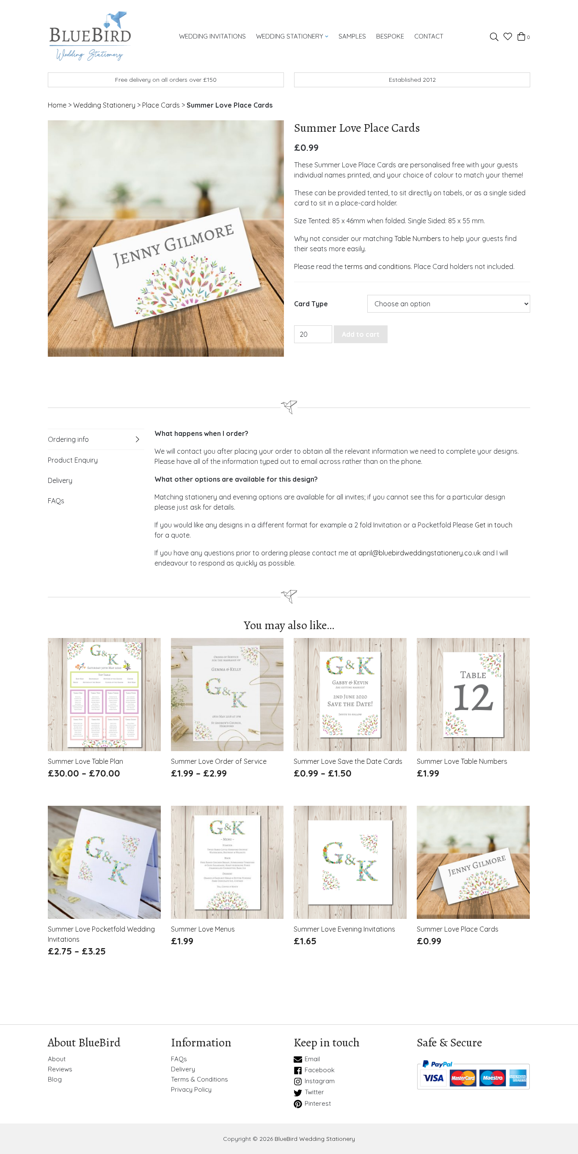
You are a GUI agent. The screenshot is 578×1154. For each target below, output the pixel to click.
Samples (352, 36)
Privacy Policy (191, 1089)
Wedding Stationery (289, 36)
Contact (428, 36)
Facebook (320, 1070)
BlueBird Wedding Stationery (315, 1139)
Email (312, 1059)
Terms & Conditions (199, 1079)
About (57, 1059)
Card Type (311, 304)
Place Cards (161, 105)
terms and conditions (377, 266)
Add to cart (361, 334)
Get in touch (493, 525)
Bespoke (390, 36)
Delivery (60, 480)
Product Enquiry (73, 460)
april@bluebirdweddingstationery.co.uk (419, 553)
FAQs (56, 501)
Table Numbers (417, 238)
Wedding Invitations (212, 36)
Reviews (60, 1069)
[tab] (96, 439)
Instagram (320, 1081)
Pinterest (318, 1103)
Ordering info (68, 439)
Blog (55, 1079)
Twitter (314, 1092)
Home (57, 105)
